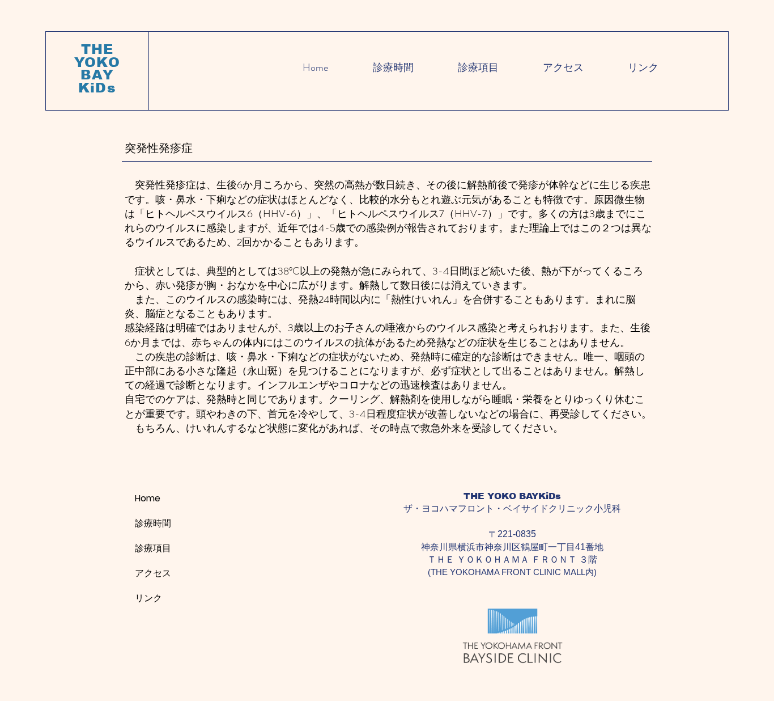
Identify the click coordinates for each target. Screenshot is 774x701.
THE (97, 49)
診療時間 (153, 523)
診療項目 (153, 548)
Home (147, 498)
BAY (97, 74)
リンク (148, 598)
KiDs (97, 87)
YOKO (97, 62)
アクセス (153, 573)
